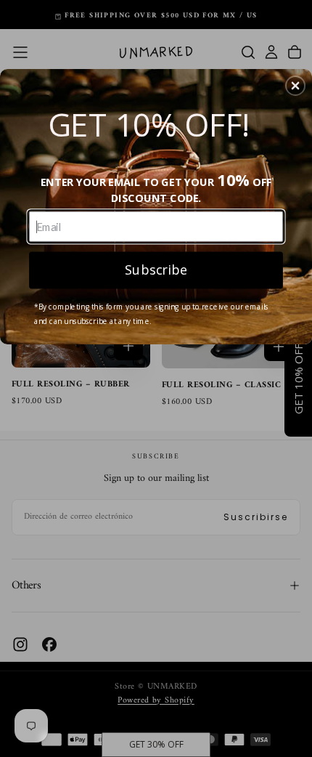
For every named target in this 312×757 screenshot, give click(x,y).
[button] (295, 85)
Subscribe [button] (156, 269)
